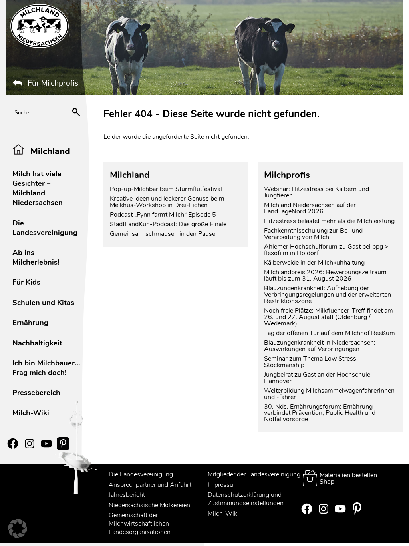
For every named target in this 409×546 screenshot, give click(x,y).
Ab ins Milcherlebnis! (36, 257)
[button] (17, 528)
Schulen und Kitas (43, 302)
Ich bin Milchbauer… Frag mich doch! (46, 367)
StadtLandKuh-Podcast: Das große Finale (168, 224)
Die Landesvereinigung (44, 227)
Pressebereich (36, 392)
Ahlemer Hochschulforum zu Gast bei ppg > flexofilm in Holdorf (326, 249)
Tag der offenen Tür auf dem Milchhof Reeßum (329, 333)
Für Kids (26, 282)
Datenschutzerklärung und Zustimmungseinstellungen (246, 499)
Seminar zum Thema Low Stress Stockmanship (310, 361)
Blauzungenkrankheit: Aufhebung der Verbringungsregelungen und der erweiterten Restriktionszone (327, 294)
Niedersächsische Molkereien (149, 505)
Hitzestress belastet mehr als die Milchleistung (329, 221)
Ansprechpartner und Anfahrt (150, 484)
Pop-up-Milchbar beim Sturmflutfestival (167, 189)
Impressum (223, 484)
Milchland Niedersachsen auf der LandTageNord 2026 (310, 208)
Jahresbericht (127, 494)
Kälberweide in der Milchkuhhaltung (314, 262)
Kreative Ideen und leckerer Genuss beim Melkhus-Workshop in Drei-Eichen (167, 201)
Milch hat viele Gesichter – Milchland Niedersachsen (37, 188)
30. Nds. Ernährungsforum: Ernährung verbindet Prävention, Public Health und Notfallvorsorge (319, 413)
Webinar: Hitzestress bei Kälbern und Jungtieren (316, 192)
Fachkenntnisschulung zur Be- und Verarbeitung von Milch (313, 233)
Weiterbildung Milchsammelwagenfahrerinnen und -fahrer (329, 393)
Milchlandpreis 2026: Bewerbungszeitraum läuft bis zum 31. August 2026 (325, 275)
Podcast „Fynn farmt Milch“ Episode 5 (163, 214)
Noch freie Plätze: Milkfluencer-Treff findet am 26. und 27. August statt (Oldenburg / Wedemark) (328, 317)
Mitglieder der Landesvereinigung (254, 474)
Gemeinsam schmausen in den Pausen (164, 233)
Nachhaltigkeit (37, 343)
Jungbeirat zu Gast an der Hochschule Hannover (317, 377)
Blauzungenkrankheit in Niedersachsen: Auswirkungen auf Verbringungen (319, 345)
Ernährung (30, 322)
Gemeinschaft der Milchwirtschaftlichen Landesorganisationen (140, 523)
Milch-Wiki (30, 413)
